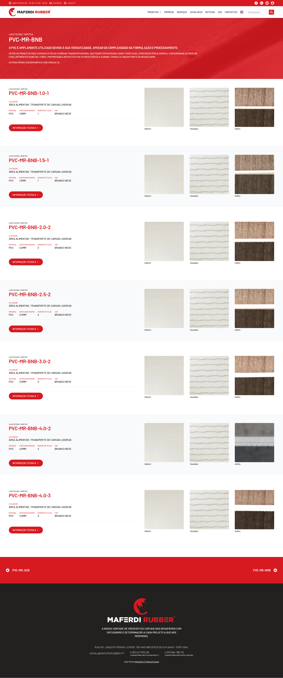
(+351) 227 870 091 (139, 652)
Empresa (169, 12)
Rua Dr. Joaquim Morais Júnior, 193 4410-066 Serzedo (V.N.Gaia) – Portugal (142, 647)
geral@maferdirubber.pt (107, 653)
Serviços (182, 12)
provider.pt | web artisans (147, 662)
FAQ (220, 12)
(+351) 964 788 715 (174, 652)
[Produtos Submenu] (160, 12)
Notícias (210, 12)
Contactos (231, 12)
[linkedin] (261, 3)
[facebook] (256, 3)
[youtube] (267, 3)
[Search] (271, 12)
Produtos (153, 12)
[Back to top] (277, 672)
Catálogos (196, 12)
